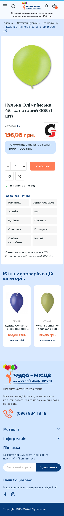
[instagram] (13, 494)
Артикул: (10, 126)
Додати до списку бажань (9, 176)
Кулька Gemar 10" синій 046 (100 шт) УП (16, 327)
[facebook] (5, 494)
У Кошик (43, 166)
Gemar (16, 321)
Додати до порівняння (19, 176)
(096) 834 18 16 (31, 413)
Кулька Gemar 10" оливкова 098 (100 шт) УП (47, 327)
